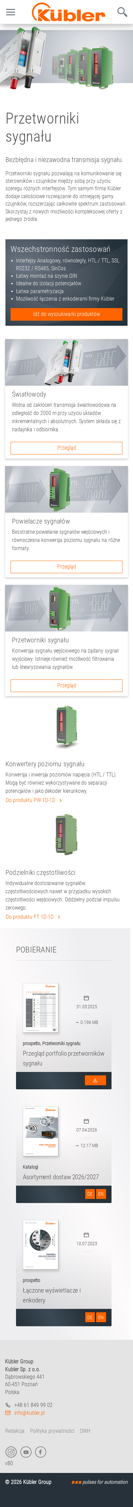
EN (101, 1194)
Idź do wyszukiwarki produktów (66, 314)
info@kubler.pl (29, 1413)
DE (89, 1194)
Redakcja (15, 1431)
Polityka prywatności (52, 1431)
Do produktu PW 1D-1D (31, 800)
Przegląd (66, 448)
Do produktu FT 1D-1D (30, 917)
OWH (85, 1431)
